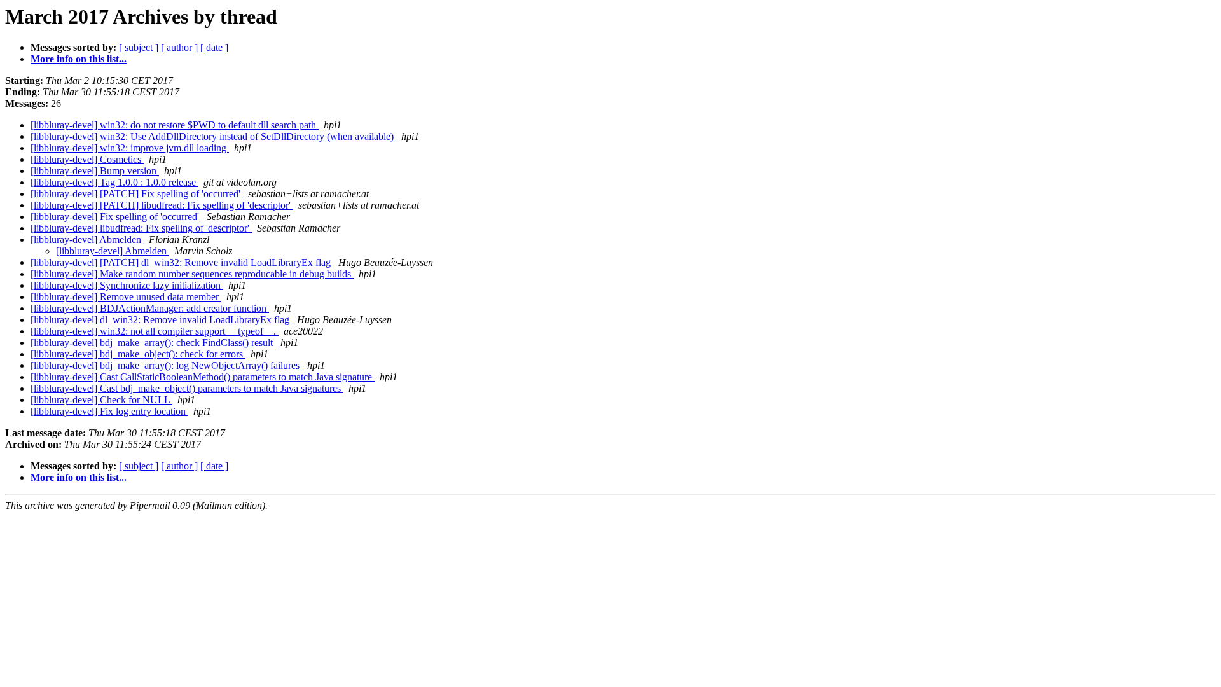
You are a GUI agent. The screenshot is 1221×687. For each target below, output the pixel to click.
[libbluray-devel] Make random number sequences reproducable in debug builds (192, 273)
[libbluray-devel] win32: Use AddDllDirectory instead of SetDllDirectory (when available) (213, 136)
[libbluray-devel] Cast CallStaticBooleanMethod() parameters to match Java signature (203, 376)
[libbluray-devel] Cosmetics (87, 159)
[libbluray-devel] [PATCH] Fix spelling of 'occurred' (137, 193)
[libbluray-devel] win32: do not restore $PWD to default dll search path (175, 125)
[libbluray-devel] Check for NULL (101, 399)
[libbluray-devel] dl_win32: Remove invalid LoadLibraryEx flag (161, 319)
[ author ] (179, 47)
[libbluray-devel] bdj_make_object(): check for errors (138, 354)
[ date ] (214, 47)
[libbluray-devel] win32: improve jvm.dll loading (130, 147)
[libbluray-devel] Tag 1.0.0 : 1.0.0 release (114, 182)
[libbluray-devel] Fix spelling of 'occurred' (116, 216)
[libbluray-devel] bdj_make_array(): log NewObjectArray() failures (166, 365)
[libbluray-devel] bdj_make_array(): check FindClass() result (153, 342)
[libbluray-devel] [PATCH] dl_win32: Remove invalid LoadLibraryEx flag (182, 262)
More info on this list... (79, 58)
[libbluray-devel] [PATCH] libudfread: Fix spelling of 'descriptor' (162, 205)
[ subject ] (138, 47)
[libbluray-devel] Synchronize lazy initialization (127, 285)
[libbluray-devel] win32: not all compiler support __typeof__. (155, 331)
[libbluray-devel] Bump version (95, 170)
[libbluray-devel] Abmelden (87, 239)
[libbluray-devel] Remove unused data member (126, 296)
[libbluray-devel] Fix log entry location (109, 411)
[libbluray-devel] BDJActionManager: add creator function (150, 308)
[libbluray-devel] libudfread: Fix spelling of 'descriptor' (141, 228)
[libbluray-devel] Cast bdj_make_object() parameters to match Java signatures (187, 388)
